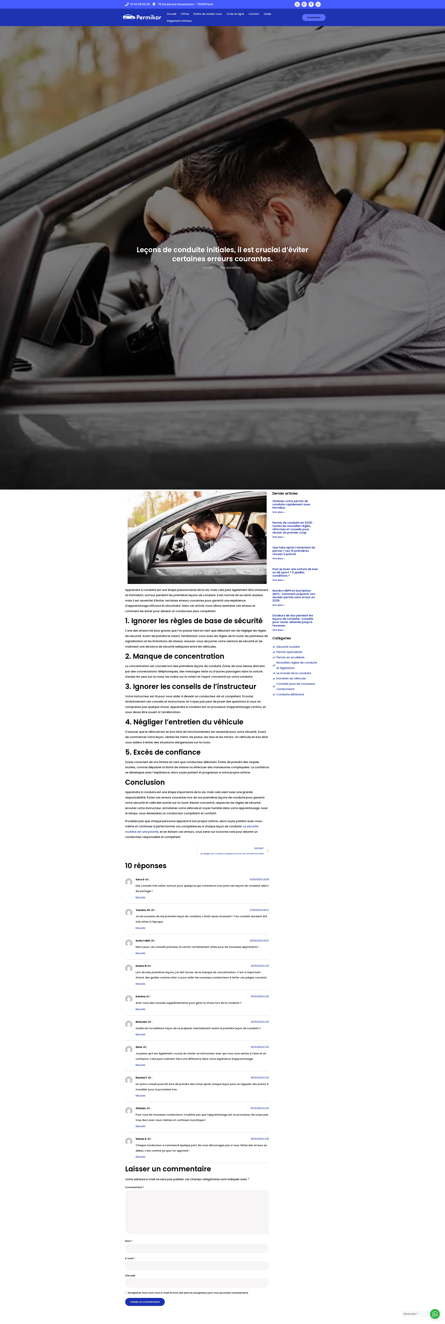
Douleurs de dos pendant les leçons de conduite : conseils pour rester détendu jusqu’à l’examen (292, 620)
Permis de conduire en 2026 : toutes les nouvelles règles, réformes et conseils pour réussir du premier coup (292, 528)
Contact (254, 14)
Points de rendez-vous (207, 14)
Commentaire (134, 1187)
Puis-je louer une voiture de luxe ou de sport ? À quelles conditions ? (295, 572)
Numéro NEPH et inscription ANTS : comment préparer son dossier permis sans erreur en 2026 (293, 596)
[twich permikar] (304, 4)
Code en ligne (235, 14)
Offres (185, 14)
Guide (267, 14)
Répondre (140, 897)
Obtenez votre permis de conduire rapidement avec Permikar (291, 504)
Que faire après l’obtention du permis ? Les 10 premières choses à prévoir (293, 551)
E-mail (130, 1258)
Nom (129, 1241)
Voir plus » (278, 512)
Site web (130, 1275)
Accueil (171, 14)
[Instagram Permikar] (297, 4)
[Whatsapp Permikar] (318, 4)
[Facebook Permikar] (311, 4)
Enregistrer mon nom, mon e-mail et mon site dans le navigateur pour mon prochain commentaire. (188, 1293)
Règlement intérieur (179, 21)
